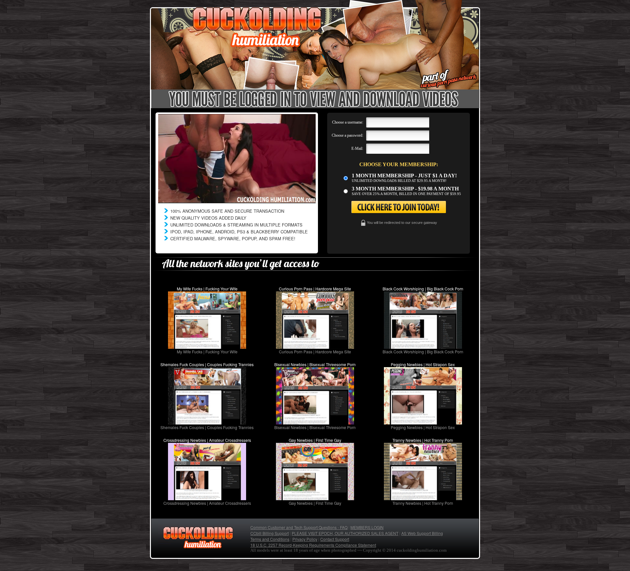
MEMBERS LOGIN (367, 527)
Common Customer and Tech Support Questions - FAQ (298, 527)
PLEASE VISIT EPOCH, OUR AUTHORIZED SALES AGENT (345, 533)
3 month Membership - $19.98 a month (405, 188)
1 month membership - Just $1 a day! (404, 175)
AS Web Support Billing (422, 533)
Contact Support (334, 539)
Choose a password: (347, 135)
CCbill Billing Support (269, 533)
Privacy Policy (304, 539)
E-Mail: (357, 148)
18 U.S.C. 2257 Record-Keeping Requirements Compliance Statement (313, 545)
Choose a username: (347, 122)
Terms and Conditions (269, 539)
